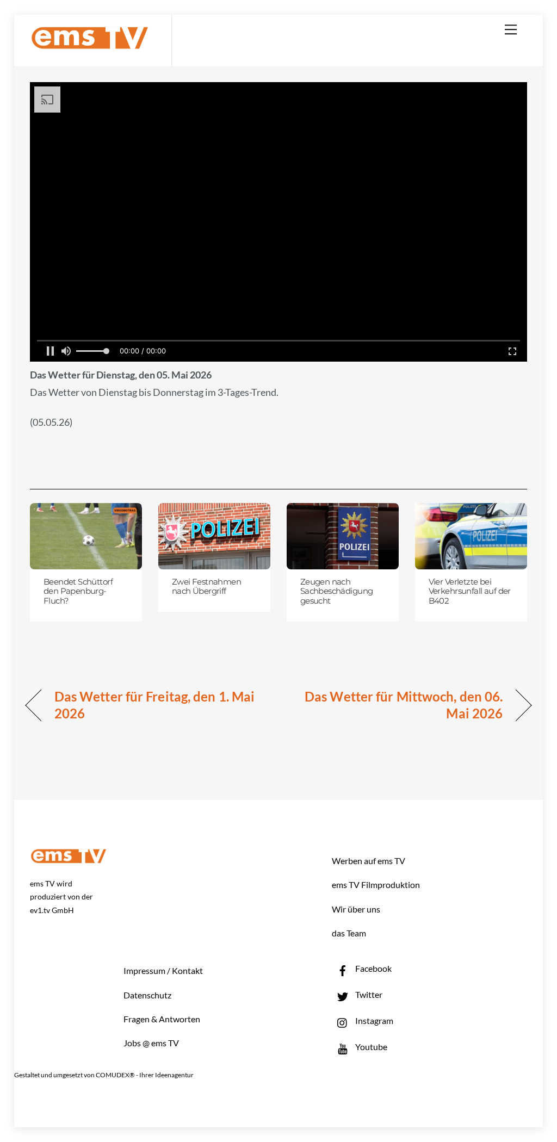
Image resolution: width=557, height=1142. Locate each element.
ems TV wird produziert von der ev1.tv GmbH (61, 897)
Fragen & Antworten (161, 1019)
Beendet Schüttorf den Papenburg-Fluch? (78, 591)
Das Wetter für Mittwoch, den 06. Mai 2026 (398, 705)
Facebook (373, 968)
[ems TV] (90, 43)
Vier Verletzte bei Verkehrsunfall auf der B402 (470, 591)
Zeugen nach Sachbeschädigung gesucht (336, 591)
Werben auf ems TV (368, 860)
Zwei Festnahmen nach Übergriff (206, 587)
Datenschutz (147, 995)
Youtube (370, 1046)
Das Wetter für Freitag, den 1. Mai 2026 (154, 705)
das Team (349, 933)
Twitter (368, 994)
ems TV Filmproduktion (376, 884)
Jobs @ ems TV (151, 1043)
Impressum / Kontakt (163, 970)
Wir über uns (356, 909)
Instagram (373, 1020)
